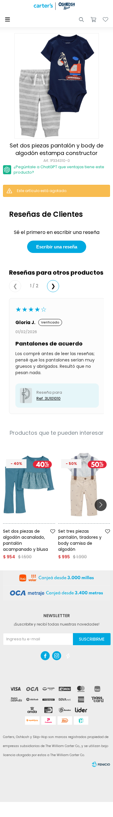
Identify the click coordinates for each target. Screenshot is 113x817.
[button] (81, 19)
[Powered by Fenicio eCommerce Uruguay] (101, 764)
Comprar (37, 526)
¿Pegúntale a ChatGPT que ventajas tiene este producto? (59, 169)
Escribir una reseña (56, 246)
